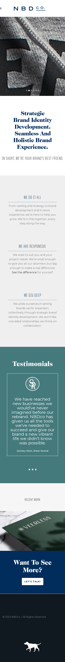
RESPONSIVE (38, 246)
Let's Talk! (32, 581)
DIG (31, 295)
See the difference (24, 272)
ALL (39, 197)
